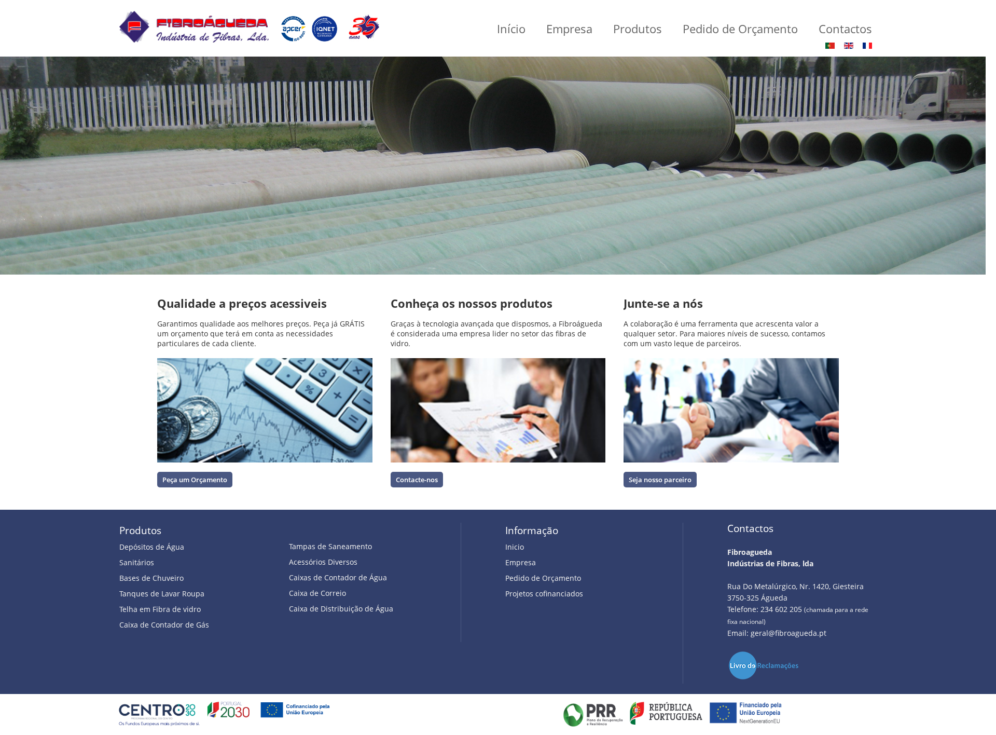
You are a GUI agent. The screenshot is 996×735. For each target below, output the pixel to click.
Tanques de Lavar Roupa (161, 593)
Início (511, 28)
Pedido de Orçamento (740, 28)
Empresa (569, 28)
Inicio (514, 547)
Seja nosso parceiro (660, 479)
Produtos (637, 28)
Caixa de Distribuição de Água (341, 609)
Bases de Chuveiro (151, 578)
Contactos (845, 28)
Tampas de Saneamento (330, 546)
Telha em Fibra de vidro (160, 609)
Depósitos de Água (151, 547)
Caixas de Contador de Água (338, 577)
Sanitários (136, 562)
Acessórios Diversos (323, 562)
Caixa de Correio (317, 593)
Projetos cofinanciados (544, 593)
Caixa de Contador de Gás (164, 625)
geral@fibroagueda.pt (788, 633)
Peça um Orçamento (194, 479)
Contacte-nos (417, 479)
